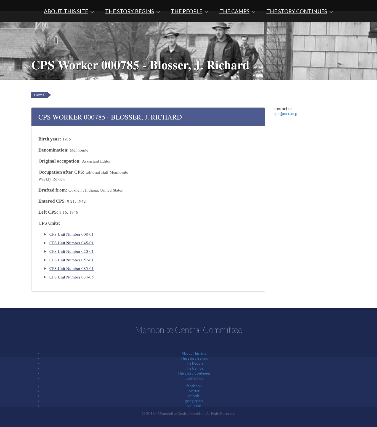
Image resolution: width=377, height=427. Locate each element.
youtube (194, 406)
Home (39, 95)
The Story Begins (129, 11)
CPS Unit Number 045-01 (71, 242)
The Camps (234, 11)
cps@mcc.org (286, 113)
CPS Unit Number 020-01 (71, 251)
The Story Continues (296, 11)
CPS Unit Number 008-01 (71, 234)
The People (186, 11)
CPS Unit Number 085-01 (71, 268)
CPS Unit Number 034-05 (71, 277)
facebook (194, 386)
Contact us (194, 378)
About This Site (66, 11)
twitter (194, 391)
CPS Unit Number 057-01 (71, 259)
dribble (194, 396)
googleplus (194, 401)
